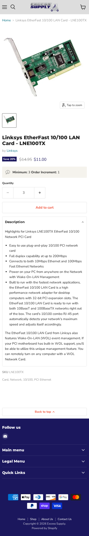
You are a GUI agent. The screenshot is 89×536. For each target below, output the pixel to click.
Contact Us (65, 519)
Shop (33, 519)
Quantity (8, 183)
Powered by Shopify (44, 528)
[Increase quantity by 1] (39, 192)
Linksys (12, 150)
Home (6, 20)
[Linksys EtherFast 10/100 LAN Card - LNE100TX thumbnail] (9, 120)
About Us (47, 519)
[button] (44, 222)
